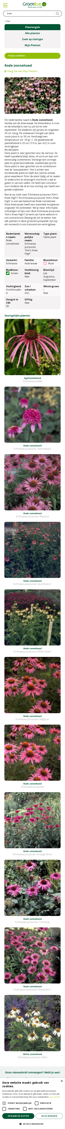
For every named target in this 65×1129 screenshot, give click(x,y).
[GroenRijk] (35, 5)
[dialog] (32, 1103)
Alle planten (32, 33)
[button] (32, 1124)
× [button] (61, 1081)
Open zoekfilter (17, 55)
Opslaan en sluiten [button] (18, 1116)
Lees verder (54, 1097)
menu (5, 5)
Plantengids (32, 27)
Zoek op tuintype (32, 39)
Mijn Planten (32, 45)
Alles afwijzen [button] (49, 1116)
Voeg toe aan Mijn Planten (22, 71)
